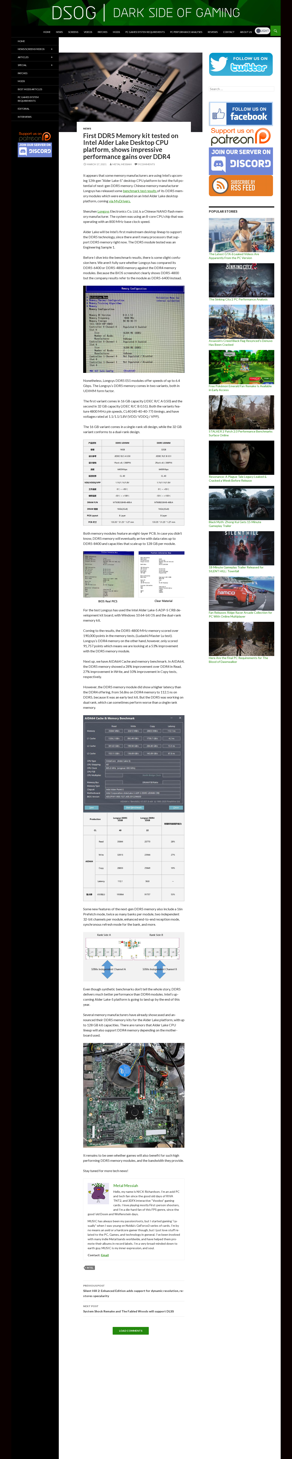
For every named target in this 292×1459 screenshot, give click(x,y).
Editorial (23, 108)
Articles (23, 57)
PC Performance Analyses (186, 32)
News (59, 32)
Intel (90, 1267)
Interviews (24, 116)
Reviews (213, 32)
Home (46, 32)
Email (105, 1255)
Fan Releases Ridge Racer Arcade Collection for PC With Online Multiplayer (240, 614)
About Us (246, 32)
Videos (88, 32)
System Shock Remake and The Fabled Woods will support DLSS (128, 1309)
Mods (116, 32)
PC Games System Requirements (145, 32)
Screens (73, 32)
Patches (102, 32)
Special (22, 65)
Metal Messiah (122, 164)
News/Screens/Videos (31, 49)
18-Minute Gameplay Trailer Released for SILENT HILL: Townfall (236, 569)
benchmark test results (140, 191)
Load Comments (130, 1330)
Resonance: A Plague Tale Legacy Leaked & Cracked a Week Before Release (238, 478)
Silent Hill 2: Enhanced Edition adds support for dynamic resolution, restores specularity (133, 1291)
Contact (228, 32)
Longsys (103, 211)
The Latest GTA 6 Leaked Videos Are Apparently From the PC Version (234, 256)
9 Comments (146, 164)
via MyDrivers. (120, 201)
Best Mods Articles (30, 89)
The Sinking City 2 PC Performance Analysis (238, 299)
